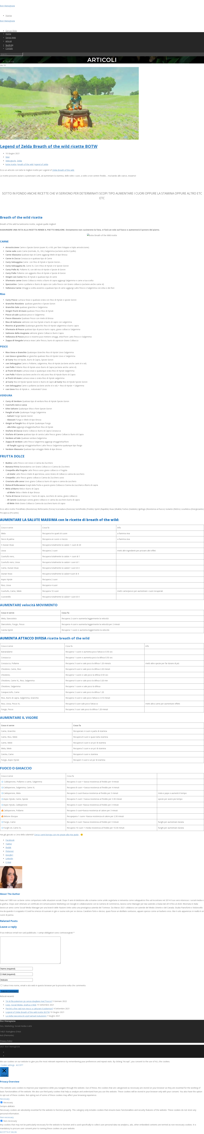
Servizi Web (11, 31)
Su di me (10, 61)
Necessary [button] (4, 1099)
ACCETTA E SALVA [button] (8, 1132)
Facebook (10, 840)
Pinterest (10, 851)
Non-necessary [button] (7, 1117)
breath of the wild (25, 164)
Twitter (9, 844)
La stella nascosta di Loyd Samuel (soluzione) (26, 1016)
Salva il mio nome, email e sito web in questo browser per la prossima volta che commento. (44, 985)
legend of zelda (41, 164)
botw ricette (11, 164)
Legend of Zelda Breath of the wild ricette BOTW (48, 146)
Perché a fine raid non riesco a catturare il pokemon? (29, 1008)
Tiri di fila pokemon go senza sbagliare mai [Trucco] (29, 1001)
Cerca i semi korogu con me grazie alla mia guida (56, 834)
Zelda (19, 160)
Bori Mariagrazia (7, 5)
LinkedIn (9, 858)
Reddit (8, 847)
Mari (8, 157)
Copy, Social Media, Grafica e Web (21, 1005)
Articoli (9, 41)
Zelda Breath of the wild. (63, 170)
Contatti (9, 48)
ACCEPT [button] (19, 1065)
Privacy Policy (6, 1041)
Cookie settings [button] (8, 1065)
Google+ (9, 855)
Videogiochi (11, 160)
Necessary (8, 1102)
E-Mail (8, 862)
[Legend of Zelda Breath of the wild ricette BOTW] (69, 139)
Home (9, 15)
